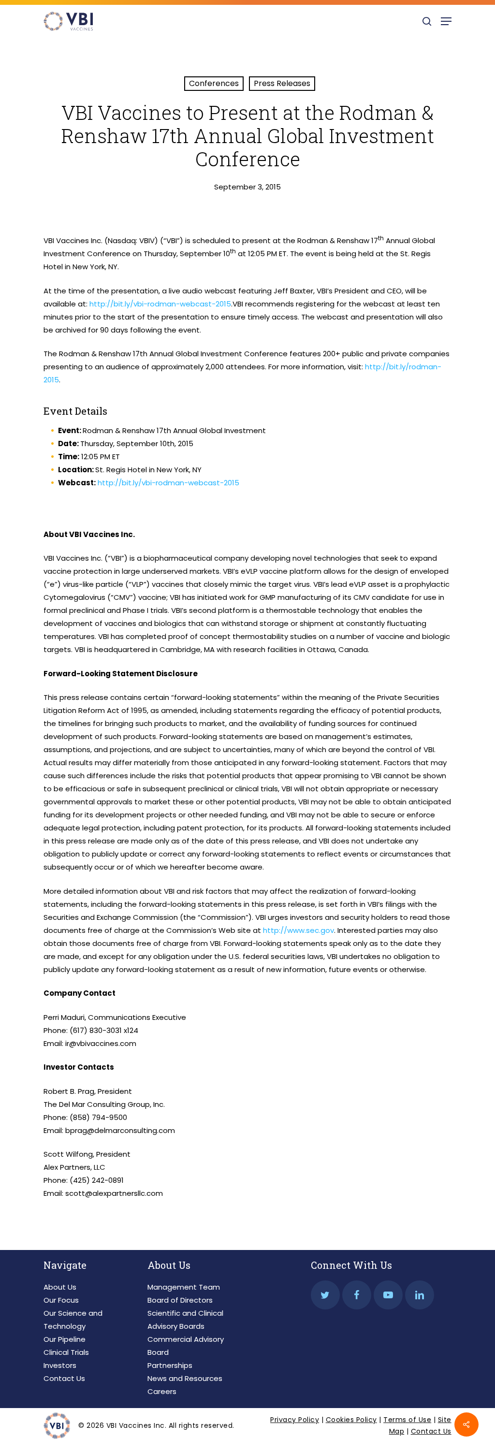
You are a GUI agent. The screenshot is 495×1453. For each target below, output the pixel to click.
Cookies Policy (351, 1419)
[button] (446, 21)
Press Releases (282, 83)
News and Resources (184, 1378)
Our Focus (61, 1300)
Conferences (214, 83)
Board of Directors (180, 1300)
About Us (60, 1287)
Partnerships (169, 1365)
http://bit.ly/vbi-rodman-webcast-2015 (160, 304)
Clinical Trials (66, 1352)
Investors (60, 1365)
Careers (161, 1391)
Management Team (183, 1287)
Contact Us (64, 1378)
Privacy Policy (294, 1419)
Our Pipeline (65, 1339)
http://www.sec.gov (298, 930)
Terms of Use (407, 1419)
